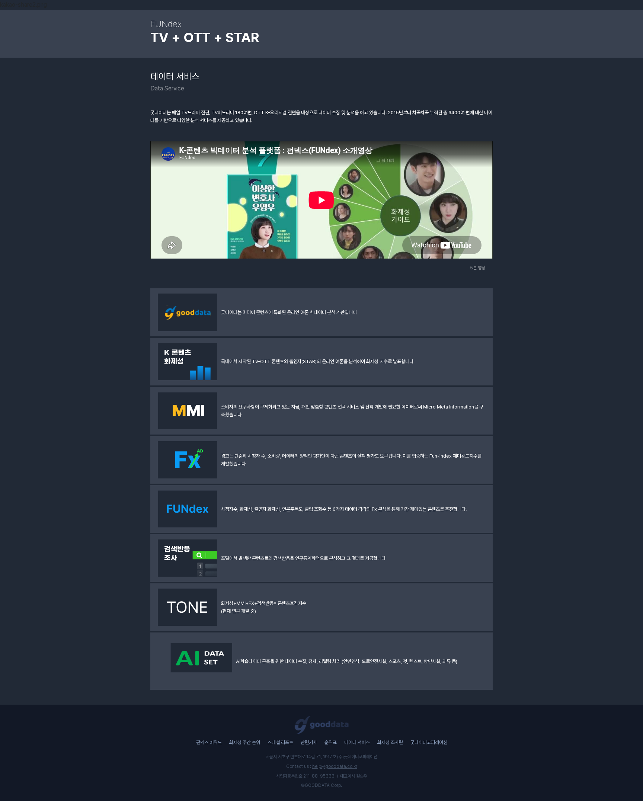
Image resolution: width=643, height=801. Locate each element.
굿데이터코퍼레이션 (428, 742)
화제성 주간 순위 (244, 742)
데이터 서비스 (357, 742)
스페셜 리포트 (280, 742)
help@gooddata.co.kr (334, 766)
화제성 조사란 (390, 742)
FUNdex (166, 24)
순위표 (330, 742)
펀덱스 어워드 (209, 742)
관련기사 (309, 742)
